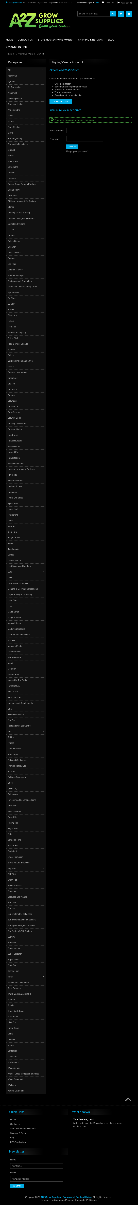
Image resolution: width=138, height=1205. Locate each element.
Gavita (11, 366)
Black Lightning (15, 138)
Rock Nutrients (14, 811)
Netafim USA (14, 686)
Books (10, 156)
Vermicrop (12, 1056)
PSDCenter (91, 1200)
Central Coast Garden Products (22, 184)
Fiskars (11, 321)
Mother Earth (14, 674)
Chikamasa (13, 195)
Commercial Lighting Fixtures (21, 218)
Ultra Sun (12, 1022)
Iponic (10, 543)
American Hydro (15, 104)
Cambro (11, 173)
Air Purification (14, 87)
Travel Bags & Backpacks (19, 994)
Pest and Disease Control (19, 726)
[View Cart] (129, 14)
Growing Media (15, 429)
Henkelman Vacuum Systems (21, 469)
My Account (42, 3)
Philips (11, 737)
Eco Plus (12, 264)
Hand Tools (13, 435)
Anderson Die (14, 110)
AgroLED (12, 81)
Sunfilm (11, 937)
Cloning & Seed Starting (19, 213)
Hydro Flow (13, 503)
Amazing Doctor (15, 99)
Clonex (11, 207)
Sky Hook (12, 868)
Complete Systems (16, 224)
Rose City (12, 817)
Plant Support (14, 754)
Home (9, 54)
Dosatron (12, 247)
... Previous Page (24, 54)
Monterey (12, 669)
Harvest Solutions (16, 463)
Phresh (11, 743)
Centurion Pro (14, 190)
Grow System (14, 412)
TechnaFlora (13, 971)
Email (13, 1172)
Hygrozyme (13, 515)
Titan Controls (14, 988)
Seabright (12, 851)
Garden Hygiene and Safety (20, 361)
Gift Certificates (29, 3)
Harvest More (14, 446)
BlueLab (11, 150)
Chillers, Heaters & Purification (22, 201)
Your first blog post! (83, 1119)
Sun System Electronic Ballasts (22, 920)
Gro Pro (11, 384)
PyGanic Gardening (17, 777)
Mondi (10, 663)
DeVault (11, 235)
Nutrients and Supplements (20, 703)
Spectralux (13, 891)
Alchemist (12, 93)
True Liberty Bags (16, 1011)
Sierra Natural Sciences (18, 863)
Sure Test (12, 965)
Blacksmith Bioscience (18, 144)
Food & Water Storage (18, 344)
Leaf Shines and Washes (19, 566)
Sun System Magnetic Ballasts (21, 925)
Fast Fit (11, 309)
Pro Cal (11, 771)
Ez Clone (12, 298)
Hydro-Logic (13, 509)
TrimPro (11, 1005)
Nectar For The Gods (17, 680)
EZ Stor (11, 304)
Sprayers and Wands (17, 897)
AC (9, 70)
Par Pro (11, 720)
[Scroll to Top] (127, 1099)
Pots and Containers (17, 760)
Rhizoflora (12, 806)
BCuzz (11, 121)
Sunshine (12, 942)
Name (13, 1159)
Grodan (11, 395)
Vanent (11, 1045)
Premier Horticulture (17, 766)
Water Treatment (15, 1079)
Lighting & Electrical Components (23, 589)
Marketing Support (16, 629)
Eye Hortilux (13, 292)
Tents (10, 977)
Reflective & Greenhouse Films (22, 800)
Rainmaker (13, 794)
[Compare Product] (121, 14)
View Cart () (126, 3)
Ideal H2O (12, 532)
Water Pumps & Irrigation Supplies (23, 1074)
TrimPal (11, 999)
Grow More (13, 406)
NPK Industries (14, 697)
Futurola (11, 349)
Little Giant (13, 600)
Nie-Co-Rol (13, 692)
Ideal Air (11, 526)
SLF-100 (12, 874)
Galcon (11, 355)
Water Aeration (14, 1068)
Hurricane (12, 492)
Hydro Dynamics (15, 498)
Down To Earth (14, 252)
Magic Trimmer (14, 617)
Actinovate (12, 76)
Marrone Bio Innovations (19, 635)
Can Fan (12, 178)
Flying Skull (13, 338)
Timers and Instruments (18, 982)
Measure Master (15, 646)
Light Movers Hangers (18, 583)
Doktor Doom (14, 241)
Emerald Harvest (15, 270)
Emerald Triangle (16, 275)
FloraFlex (12, 327)
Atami (10, 116)
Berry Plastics (14, 127)
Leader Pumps (14, 560)
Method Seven (14, 652)
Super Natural (14, 948)
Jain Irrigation (14, 549)
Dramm (11, 258)
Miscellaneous (14, 657)
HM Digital (12, 475)
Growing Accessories (17, 423)
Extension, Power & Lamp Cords (22, 287)
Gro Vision (12, 389)
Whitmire (12, 1085)
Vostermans (13, 1062)
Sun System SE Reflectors (20, 931)
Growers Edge (14, 418)
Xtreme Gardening (16, 1091)
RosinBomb (13, 823)
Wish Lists (110, 3)
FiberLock (12, 315)
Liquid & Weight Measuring (20, 595)
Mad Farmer (13, 612)
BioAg (10, 133)
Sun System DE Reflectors (20, 914)
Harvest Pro (13, 452)
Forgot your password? (77, 151)
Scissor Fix (13, 845)
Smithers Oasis (15, 885)
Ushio (10, 1034)
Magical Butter (14, 623)
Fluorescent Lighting (17, 332)
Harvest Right (14, 458)
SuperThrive (13, 959)
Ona (10, 709)
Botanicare (13, 161)
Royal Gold (13, 828)
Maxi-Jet (11, 640)
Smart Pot (12, 880)
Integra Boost (14, 537)
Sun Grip (12, 902)
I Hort (10, 521)
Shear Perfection (15, 857)
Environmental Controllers (20, 281)
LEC (10, 572)
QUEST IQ (12, 788)
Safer (10, 834)
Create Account (61, 101)
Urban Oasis (13, 1028)
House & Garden (15, 480)
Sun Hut (11, 908)
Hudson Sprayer (15, 486)
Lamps (11, 555)
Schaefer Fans (14, 840)
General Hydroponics (17, 372)
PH (9, 731)
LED (10, 578)
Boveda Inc (13, 167)
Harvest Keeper (15, 441)
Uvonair (11, 1039)
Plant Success (14, 749)
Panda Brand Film (16, 714)
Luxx (10, 606)
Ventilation (12, 1051)
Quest (10, 783)
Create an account (65, 3)
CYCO (11, 230)
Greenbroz (13, 378)
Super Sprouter (15, 954)
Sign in (52, 3)
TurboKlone (13, 1016)
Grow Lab (12, 401)
